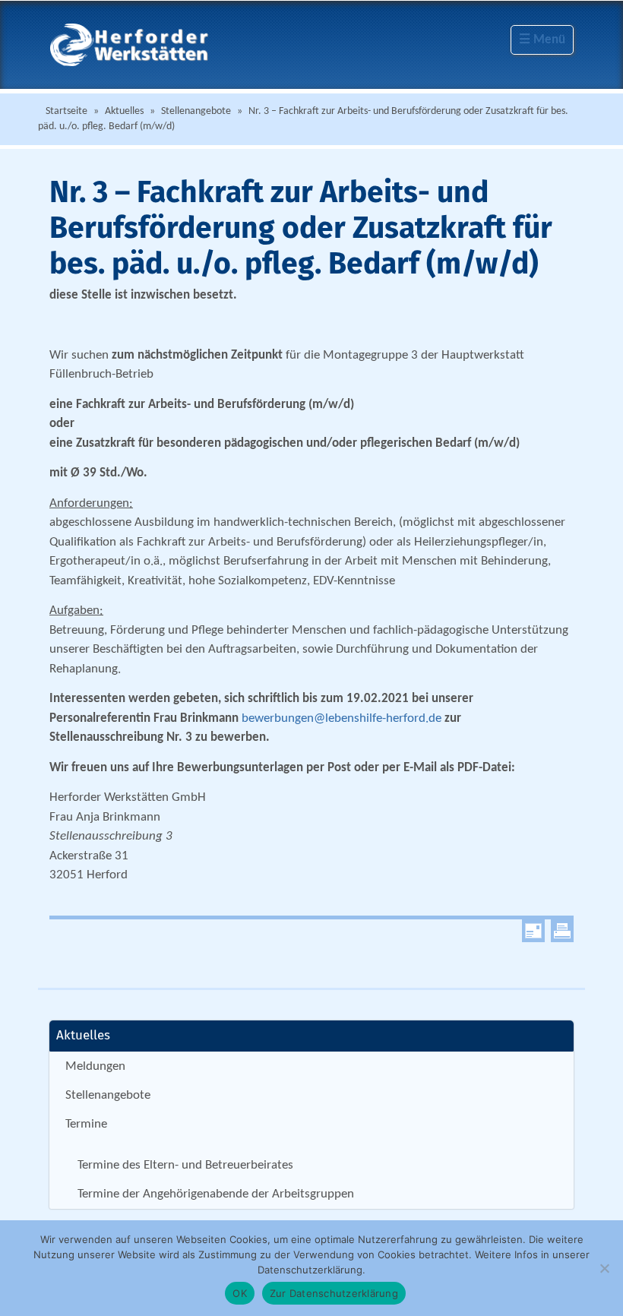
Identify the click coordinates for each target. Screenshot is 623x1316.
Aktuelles (124, 111)
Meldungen (95, 1066)
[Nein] (604, 1268)
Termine (86, 1124)
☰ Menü (542, 39)
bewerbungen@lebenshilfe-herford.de (341, 718)
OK (239, 1293)
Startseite (66, 111)
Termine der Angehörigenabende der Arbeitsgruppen (215, 1194)
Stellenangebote (196, 111)
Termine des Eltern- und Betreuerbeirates (185, 1165)
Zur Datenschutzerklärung (334, 1293)
